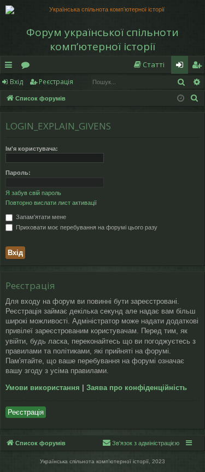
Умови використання (42, 388)
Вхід (16, 81)
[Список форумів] (102, 10)
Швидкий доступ (10, 67)
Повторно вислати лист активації (51, 202)
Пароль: (18, 172)
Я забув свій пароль (33, 193)
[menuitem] (148, 65)
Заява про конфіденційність (136, 388)
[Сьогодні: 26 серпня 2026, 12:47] (180, 98)
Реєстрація (56, 81)
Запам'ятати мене (40, 217)
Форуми (27, 67)
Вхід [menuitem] (183, 67)
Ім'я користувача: (31, 148)
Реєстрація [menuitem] (199, 67)
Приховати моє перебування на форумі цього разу (85, 227)
